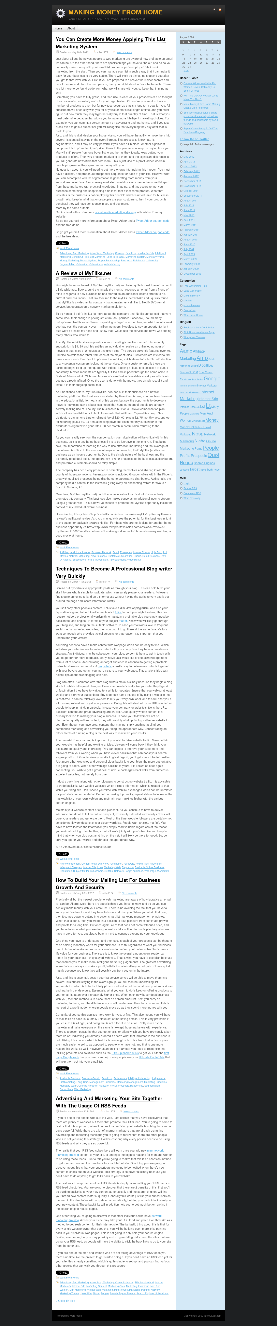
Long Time (82, 1082)
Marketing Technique (137, 1286)
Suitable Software (114, 870)
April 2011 (189, 220)
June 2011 (189, 210)
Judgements (158, 1078)
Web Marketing (112, 264)
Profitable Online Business (149, 867)
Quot (213, 455)
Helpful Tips (142, 863)
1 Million (64, 552)
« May (185, 70)
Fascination (116, 863)
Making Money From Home (115, 11)
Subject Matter (81, 870)
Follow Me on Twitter (194, 139)
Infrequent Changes (71, 867)
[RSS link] (218, 10)
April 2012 (189, 161)
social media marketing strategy (115, 212)
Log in (187, 483)
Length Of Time (80, 256)
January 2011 (191, 234)
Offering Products (88, 1085)
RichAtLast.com (212, 1315)
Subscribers (96, 264)
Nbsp (198, 433)
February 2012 (192, 171)
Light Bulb (156, 552)
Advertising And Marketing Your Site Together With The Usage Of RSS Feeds (109, 1102)
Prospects (126, 260)
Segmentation (67, 264)
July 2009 (189, 249)
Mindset (188, 300)
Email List (131, 253)
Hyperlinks (156, 863)
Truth (210, 469)
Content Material (124, 1282)
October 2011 (191, 190)
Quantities (126, 555)
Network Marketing (79, 555)
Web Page (150, 870)
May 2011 (189, 215)
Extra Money (206, 372)
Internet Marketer (207, 385)
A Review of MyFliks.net (83, 273)
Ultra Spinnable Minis (125, 1053)
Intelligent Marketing (139, 1078)
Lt (208, 405)
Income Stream (141, 552)
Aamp (186, 350)
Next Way (87, 1293)
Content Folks (89, 863)
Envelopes (126, 552)
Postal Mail (114, 555)
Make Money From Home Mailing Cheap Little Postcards (202, 105)
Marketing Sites (116, 1286)
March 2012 (190, 166)
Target (194, 469)
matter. (123, 621)
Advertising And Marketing (74, 253)
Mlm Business (198, 420)
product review (192, 305)
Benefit (194, 365)
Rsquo (186, 462)
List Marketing (97, 256)
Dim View (103, 863)
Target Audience (134, 870)
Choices (119, 253)
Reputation (66, 870)
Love (100, 867)
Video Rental (134, 559)
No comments (124, 52)
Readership (136, 1085)
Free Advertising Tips (195, 285)
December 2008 (192, 273)
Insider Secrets (145, 253)
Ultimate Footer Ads (151, 1057)
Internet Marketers (190, 392)
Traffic (203, 469)
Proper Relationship (109, 260)
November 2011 (192, 185)
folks (118, 612)
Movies (64, 555)
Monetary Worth (155, 256)
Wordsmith (163, 870)
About (71, 28)
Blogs (209, 365)
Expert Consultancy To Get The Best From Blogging (201, 130)
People (105, 1293)
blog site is (105, 666)
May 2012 (189, 156)
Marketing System (135, 256)
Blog (202, 365)
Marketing (194, 413)
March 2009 (190, 259)
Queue (137, 555)
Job (198, 406)
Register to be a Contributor (199, 327)
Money (212, 420)
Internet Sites (187, 407)
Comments (192, 493)
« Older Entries (65, 1301)
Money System (88, 260)
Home (58, 28)
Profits (113, 1085)
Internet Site (89, 867)
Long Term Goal (115, 256)
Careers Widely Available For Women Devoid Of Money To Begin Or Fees (200, 86)
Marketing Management (130, 1082)
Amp (202, 358)
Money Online (189, 427)
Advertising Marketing (102, 253)
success (184, 469)
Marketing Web (112, 867)
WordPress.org (192, 498)
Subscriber (82, 264)
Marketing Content (96, 1286)
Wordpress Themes (194, 337)
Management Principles (102, 1082)
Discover (185, 372)
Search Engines (145, 1293)
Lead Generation (193, 290)
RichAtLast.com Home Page (199, 332)
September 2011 (193, 195)
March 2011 (190, 224)
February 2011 (192, 229)
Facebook (185, 379)
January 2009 (191, 268)
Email (116, 552)
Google (212, 378)
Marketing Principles (155, 1082)
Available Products (70, 1078)
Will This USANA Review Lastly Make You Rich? (201, 97)
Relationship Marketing (146, 260)
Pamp (198, 448)
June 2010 (189, 244)
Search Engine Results (122, 1293)
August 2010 (191, 239)
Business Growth (91, 1078)
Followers (128, 863)
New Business (99, 555)
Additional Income (80, 552)
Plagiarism (128, 867)
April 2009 (189, 254)
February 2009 (192, 263)
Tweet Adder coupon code (153, 221)
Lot (165, 552)
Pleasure (104, 1085)
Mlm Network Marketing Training (132, 1289)
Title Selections (117, 559)
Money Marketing (69, 260)
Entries (190, 488)
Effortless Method (144, 1282)
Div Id (194, 371)
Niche (96, 1293)
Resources (189, 310)
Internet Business (188, 385)
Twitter (216, 469)
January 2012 (191, 176)
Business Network (101, 552)
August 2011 (191, 200)
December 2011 (192, 181)
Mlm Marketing (78, 1289)
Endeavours (120, 1078)
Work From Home (69, 248)
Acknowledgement (70, 863)
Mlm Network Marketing (100, 1289)
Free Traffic (197, 379)
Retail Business (151, 555)
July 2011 (189, 205)
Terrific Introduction (97, 559)
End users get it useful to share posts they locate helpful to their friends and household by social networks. (201, 118)
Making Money (192, 295)
